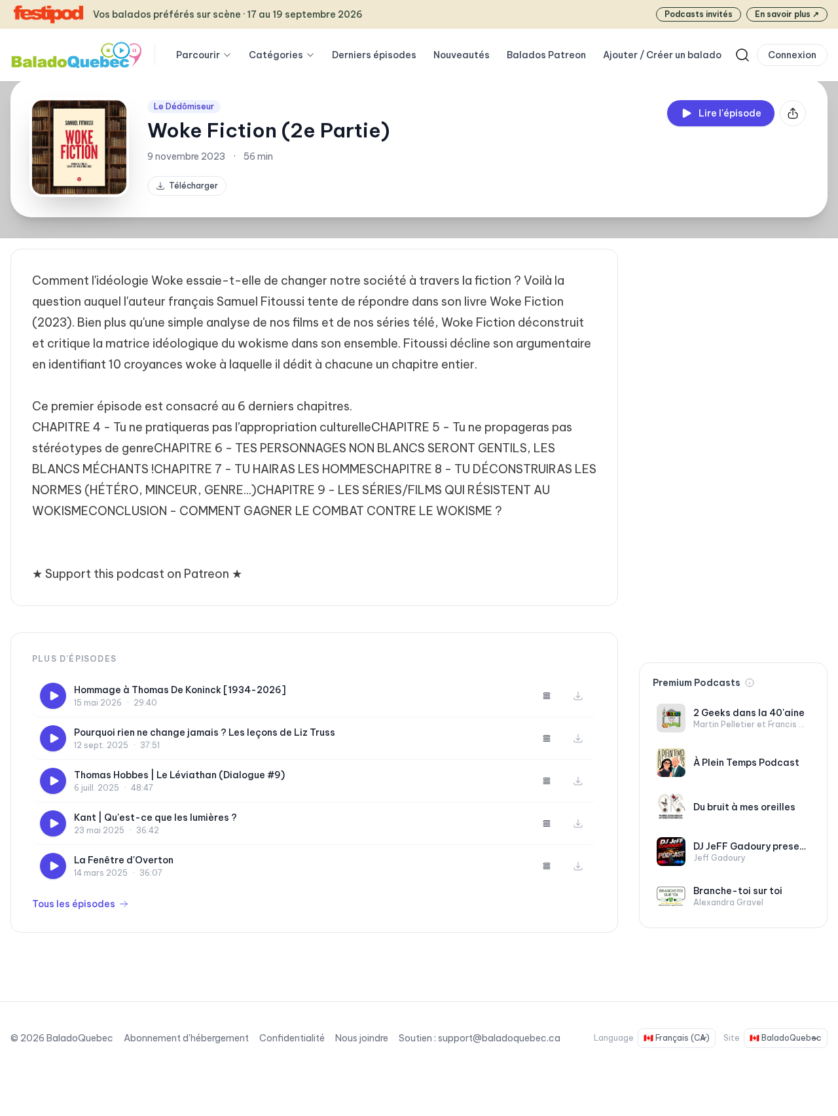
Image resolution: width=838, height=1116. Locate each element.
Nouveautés (461, 55)
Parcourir (198, 55)
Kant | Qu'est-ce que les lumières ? (155, 817)
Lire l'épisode (730, 113)
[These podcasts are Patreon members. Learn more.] (749, 682)
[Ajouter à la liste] (546, 695)
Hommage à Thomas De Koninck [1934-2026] (180, 690)
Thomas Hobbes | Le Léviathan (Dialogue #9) (179, 775)
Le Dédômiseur (184, 106)
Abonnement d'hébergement (186, 1038)
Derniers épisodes (374, 55)
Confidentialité (292, 1038)
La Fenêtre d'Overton (123, 860)
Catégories (276, 55)
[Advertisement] (733, 445)
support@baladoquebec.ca (499, 1038)
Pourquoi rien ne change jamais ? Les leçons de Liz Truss (204, 732)
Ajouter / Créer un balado (662, 55)
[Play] (53, 696)
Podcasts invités (699, 14)
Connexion (792, 55)
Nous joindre (361, 1038)
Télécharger (193, 185)
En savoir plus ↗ (787, 14)
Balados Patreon (546, 55)
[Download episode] (578, 695)
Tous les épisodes (73, 904)
